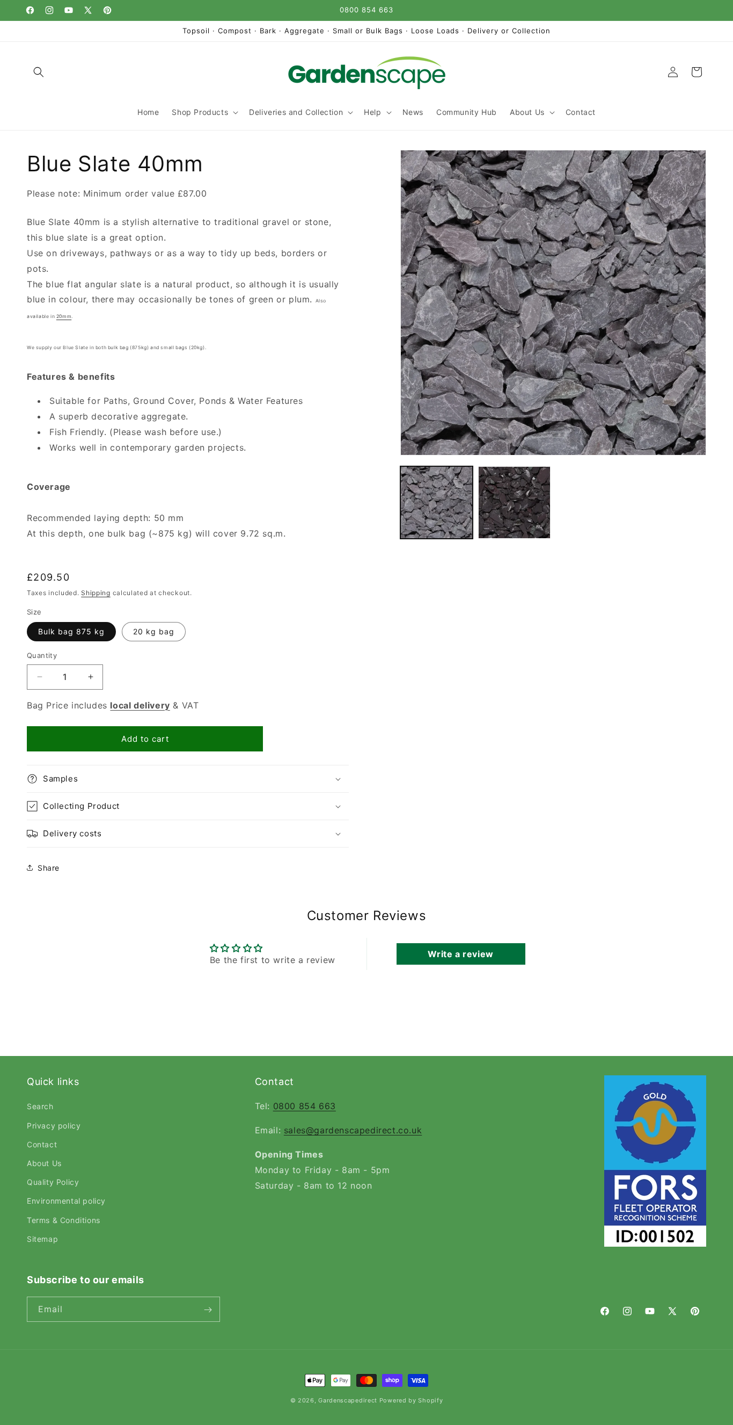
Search (40, 1106)
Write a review (460, 954)
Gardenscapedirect (347, 1400)
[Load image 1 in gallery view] (436, 502)
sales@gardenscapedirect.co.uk (353, 1130)
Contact (42, 1144)
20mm (63, 316)
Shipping (96, 593)
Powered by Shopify (411, 1400)
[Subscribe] (207, 1309)
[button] (38, 72)
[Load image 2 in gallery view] (514, 502)
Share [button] (49, 867)
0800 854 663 (304, 1106)
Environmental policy (66, 1201)
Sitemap (42, 1238)
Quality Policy (53, 1182)
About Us (44, 1163)
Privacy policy (53, 1125)
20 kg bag (153, 631)
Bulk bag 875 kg (71, 631)
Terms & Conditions (63, 1220)
